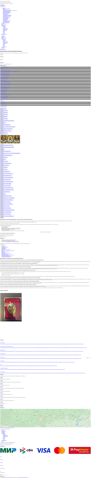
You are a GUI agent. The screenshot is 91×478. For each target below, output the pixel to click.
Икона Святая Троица (3, 122)
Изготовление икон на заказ (6, 8)
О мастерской (3, 39)
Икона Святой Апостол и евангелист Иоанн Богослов (6, 215)
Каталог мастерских (4, 34)
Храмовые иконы (5, 14)
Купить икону (5, 26)
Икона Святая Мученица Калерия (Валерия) (5, 183)
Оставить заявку (2, 476)
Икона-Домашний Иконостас (3, 116)
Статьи (4, 32)
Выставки (4, 41)
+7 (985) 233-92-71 (2, 5)
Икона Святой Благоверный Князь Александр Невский (7, 120)
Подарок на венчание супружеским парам (7, 256)
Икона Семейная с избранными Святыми (5, 185)
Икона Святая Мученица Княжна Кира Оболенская (6, 181)
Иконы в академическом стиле (7, 16)
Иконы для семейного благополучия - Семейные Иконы (10, 10)
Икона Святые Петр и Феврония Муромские (5, 211)
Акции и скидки (5, 29)
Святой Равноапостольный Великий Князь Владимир (6, 189)
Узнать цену (2, 109)
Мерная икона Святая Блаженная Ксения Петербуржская (7, 209)
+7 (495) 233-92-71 (8, 427)
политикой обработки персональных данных (22, 477)
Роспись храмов (4, 25)
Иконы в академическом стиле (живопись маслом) (8, 250)
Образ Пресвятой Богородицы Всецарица (5, 207)
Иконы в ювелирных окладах (5, 251)
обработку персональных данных (9, 477)
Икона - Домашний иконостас (4, 110)
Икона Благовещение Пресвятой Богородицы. (5, 175)
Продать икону (5, 30)
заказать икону (8, 240)
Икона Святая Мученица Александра (4, 205)
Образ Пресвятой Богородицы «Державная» (5, 130)
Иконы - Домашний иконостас (4, 132)
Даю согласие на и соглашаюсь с (14, 477)
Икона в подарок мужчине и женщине (6, 253)
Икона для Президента (6, 18)
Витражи (3, 23)
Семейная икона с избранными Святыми (5, 179)
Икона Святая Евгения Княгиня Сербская (5, 213)
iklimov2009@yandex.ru (3, 49)
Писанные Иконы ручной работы (7, 15)
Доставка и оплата (5, 42)
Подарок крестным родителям (6, 20)
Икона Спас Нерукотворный (3, 118)
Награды (4, 43)
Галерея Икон (3, 430)
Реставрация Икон (4, 37)
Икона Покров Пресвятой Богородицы (5, 191)
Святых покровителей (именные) (6, 249)
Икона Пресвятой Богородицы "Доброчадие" (5, 195)
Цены (2, 24)
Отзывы (4, 33)
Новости (4, 40)
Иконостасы (3, 246)
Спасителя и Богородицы (5, 247)
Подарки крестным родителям (5, 255)
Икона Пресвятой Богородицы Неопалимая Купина (6, 177)
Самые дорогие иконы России (6, 17)
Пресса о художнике (5, 28)
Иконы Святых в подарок (6, 21)
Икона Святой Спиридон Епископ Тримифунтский (6, 199)
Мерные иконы (3, 248)
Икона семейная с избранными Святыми (5, 124)
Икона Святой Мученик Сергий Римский (5, 201)
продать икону (7, 241)
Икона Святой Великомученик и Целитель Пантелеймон (7, 197)
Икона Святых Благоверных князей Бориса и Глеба (6, 187)
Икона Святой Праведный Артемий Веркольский (6, 203)
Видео (4, 31)
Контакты (3, 47)
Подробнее (1, 396)
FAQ (3, 45)
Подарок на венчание (5, 19)
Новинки (4, 9)
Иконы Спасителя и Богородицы (7, 12)
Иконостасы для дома (5, 13)
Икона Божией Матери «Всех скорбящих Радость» (6, 128)
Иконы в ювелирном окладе (6, 22)
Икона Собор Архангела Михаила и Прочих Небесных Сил (7, 126)
